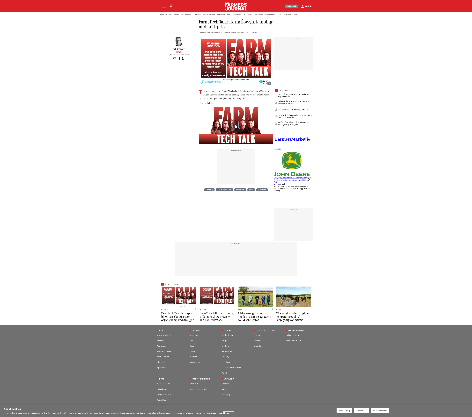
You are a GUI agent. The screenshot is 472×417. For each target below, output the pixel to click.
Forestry (225, 373)
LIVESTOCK (196, 330)
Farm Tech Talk (224, 189)
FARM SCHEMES (223, 14)
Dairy (192, 346)
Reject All (361, 411)
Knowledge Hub (163, 384)
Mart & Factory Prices (198, 389)
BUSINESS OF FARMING (201, 379)
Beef (191, 340)
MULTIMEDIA (229, 379)
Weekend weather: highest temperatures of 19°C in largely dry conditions (292, 317)
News (178, 52)
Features (257, 335)
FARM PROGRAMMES (296, 330)
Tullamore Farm (292, 335)
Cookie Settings (344, 411)
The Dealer (161, 362)
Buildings (226, 362)
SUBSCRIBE (291, 6)
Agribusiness (227, 335)
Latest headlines (164, 335)
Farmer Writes (163, 357)
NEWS (163, 310)
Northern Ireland (164, 351)
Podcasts (225, 384)
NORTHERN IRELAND (273, 14)
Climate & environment (231, 367)
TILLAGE (197, 14)
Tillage (224, 340)
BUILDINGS (248, 14)
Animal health (195, 362)
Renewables (227, 351)
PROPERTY (236, 14)
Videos (224, 389)
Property (225, 357)
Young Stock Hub (164, 394)
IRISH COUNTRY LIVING (265, 330)
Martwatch (194, 384)
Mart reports (195, 335)
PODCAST (203, 310)
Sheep (192, 351)
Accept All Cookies (380, 411)
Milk (251, 189)
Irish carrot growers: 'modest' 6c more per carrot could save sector (254, 317)
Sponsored (161, 367)
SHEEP (176, 14)
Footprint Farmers (293, 340)
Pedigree (193, 357)
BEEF (162, 14)
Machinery (226, 346)
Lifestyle (257, 346)
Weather (262, 189)
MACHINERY (186, 14)
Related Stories (172, 284)
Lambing (240, 189)
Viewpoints (161, 346)
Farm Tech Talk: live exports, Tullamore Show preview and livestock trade (217, 317)
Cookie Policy (229, 413)
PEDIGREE (259, 14)
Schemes (161, 340)
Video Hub (161, 400)
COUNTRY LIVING (291, 14)
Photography (227, 394)
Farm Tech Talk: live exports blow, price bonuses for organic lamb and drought (178, 317)
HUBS (161, 379)
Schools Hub (162, 389)
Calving (209, 189)
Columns (257, 340)
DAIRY (168, 14)
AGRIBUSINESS (209, 14)
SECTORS (227, 330)
